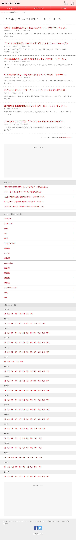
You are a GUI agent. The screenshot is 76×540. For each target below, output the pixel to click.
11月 (39, 323)
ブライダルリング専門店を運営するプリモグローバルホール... (24, 202)
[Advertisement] (38, 162)
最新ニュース (13, 8)
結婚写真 (7, 283)
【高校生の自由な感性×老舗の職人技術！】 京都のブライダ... (24, 197)
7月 (27, 314)
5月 (20, 314)
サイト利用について (50, 521)
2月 (8, 314)
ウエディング (8, 223)
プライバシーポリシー (28, 521)
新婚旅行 (7, 268)
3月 (12, 314)
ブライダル (7, 219)
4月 (16, 314)
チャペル (7, 253)
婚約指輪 (7, 273)
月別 (64, 8)
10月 (35, 323)
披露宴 (6, 238)
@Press (61, 137)
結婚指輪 (7, 278)
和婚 (5, 297)
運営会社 (39, 521)
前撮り (6, 292)
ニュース (8, 12)
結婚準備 (7, 248)
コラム (11, 521)
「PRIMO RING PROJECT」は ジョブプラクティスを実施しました (26, 187)
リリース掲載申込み (63, 521)
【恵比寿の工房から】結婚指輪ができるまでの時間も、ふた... (24, 207)
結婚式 (6, 228)
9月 (31, 323)
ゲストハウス (8, 263)
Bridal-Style (39, 534)
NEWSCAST (68, 137)
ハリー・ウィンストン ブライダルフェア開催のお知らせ (22, 192)
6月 (24, 314)
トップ (2, 12)
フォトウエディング (10, 288)
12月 (44, 323)
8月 (31, 314)
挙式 (5, 233)
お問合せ (5, 524)
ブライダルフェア (10, 243)
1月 (5, 314)
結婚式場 (7, 258)
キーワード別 (38, 8)
